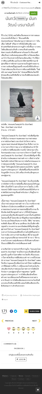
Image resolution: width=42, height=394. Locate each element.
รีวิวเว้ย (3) (14, 2)
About (14, 379)
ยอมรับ (33, 13)
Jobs (28, 379)
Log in (22, 359)
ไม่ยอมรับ (21, 18)
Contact (21, 379)
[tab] (10, 343)
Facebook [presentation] (19, 349)
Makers (8, 3)
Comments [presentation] (10, 344)
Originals (13, 376)
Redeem (35, 376)
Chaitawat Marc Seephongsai (30, 2)
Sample (27, 376)
